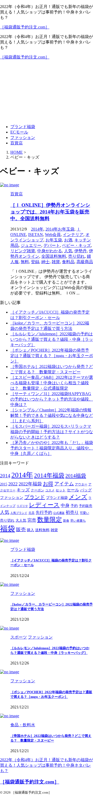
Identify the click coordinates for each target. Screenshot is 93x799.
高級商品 (84, 262)
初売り (72, 512)
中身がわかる (49, 251)
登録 (35, 262)
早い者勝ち (78, 520)
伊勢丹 (80, 251)
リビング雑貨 (22, 251)
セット (61, 490)
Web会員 (53, 234)
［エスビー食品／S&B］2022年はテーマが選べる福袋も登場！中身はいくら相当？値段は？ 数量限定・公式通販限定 (51, 382)
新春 (66, 520)
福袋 (7, 528)
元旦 (31, 513)
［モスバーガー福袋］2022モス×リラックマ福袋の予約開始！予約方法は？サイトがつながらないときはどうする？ (51, 431)
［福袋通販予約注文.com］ (24, 27)
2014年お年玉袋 (59, 229)
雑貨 (56, 262)
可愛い (84, 513)
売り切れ (76, 256)
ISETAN (35, 234)
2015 (3, 484)
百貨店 (16, 143)
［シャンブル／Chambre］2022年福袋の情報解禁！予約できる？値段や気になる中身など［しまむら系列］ (51, 415)
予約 (74, 506)
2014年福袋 (49, 475)
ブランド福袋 (22, 126)
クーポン (37, 490)
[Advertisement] (46, 92)
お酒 (68, 240)
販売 (21, 529)
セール (73, 490)
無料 (25, 262)
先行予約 (44, 512)
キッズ (23, 489)
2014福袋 (75, 475)
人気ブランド (18, 513)
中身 (65, 505)
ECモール (19, 132)
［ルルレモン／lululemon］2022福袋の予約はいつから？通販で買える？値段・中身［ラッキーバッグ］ (51, 339)
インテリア (73, 234)
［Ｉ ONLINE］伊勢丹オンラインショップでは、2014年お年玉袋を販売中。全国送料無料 (50, 211)
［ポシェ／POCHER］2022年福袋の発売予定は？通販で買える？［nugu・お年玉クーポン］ (51, 355)
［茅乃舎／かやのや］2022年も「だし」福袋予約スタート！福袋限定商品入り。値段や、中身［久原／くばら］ (51, 448)
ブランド (34, 497)
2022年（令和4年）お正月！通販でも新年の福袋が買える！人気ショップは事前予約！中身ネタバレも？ (46, 765)
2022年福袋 (30, 483)
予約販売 (85, 506)
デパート (51, 245)
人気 (68, 251)
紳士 (45, 262)
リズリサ (22, 506)
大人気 (21, 520)
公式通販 (59, 513)
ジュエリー (31, 245)
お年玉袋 (53, 240)
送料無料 (42, 530)
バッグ (86, 490)
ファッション (22, 137)
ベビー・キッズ (76, 245)
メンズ (78, 497)
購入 (30, 530)
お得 (48, 483)
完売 (31, 520)
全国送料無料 (53, 256)
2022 (13, 483)
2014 (5, 475)
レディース (44, 505)
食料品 (68, 262)
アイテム (64, 483)
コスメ (50, 490)
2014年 (37, 229)
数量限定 (49, 519)
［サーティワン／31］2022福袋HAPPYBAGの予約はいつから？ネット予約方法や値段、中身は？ (51, 399)
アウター (81, 484)
